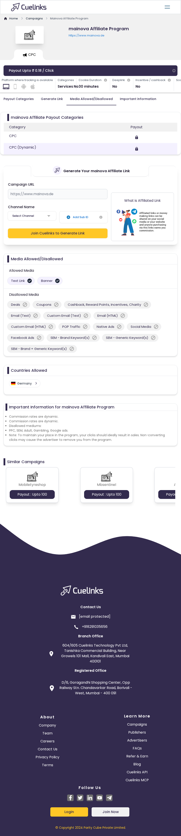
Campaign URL (21, 184)
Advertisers (137, 740)
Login (69, 811)
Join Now (110, 811)
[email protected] (94, 616)
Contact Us (47, 749)
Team (47, 733)
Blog (137, 764)
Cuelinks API (137, 772)
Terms (47, 765)
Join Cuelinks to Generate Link (58, 233)
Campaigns (137, 724)
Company (47, 725)
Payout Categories (19, 99)
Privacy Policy (47, 757)
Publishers (137, 732)
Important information (138, 99)
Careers (47, 741)
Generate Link (52, 99)
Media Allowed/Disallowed (91, 99)
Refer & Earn (137, 756)
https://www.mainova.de (86, 35)
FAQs (137, 748)
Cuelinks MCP (137, 780)
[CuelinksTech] (109, 797)
